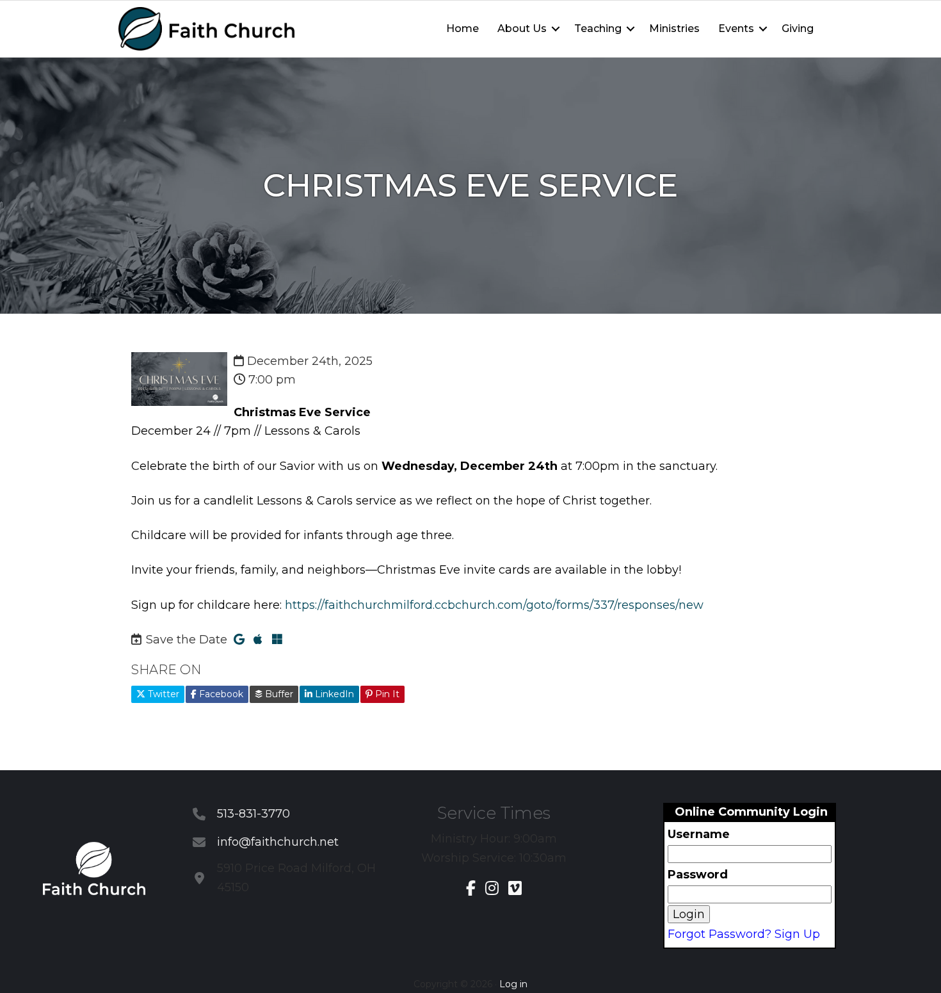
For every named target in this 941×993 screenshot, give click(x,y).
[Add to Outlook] (277, 639)
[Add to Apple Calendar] (258, 639)
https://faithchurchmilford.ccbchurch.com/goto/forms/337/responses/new (494, 605)
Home (462, 28)
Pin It (386, 694)
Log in (513, 984)
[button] (556, 29)
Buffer (277, 694)
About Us (522, 28)
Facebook (220, 694)
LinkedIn (333, 694)
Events (736, 28)
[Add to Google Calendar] (238, 639)
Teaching (598, 28)
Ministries (674, 28)
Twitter (162, 694)
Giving (798, 28)
